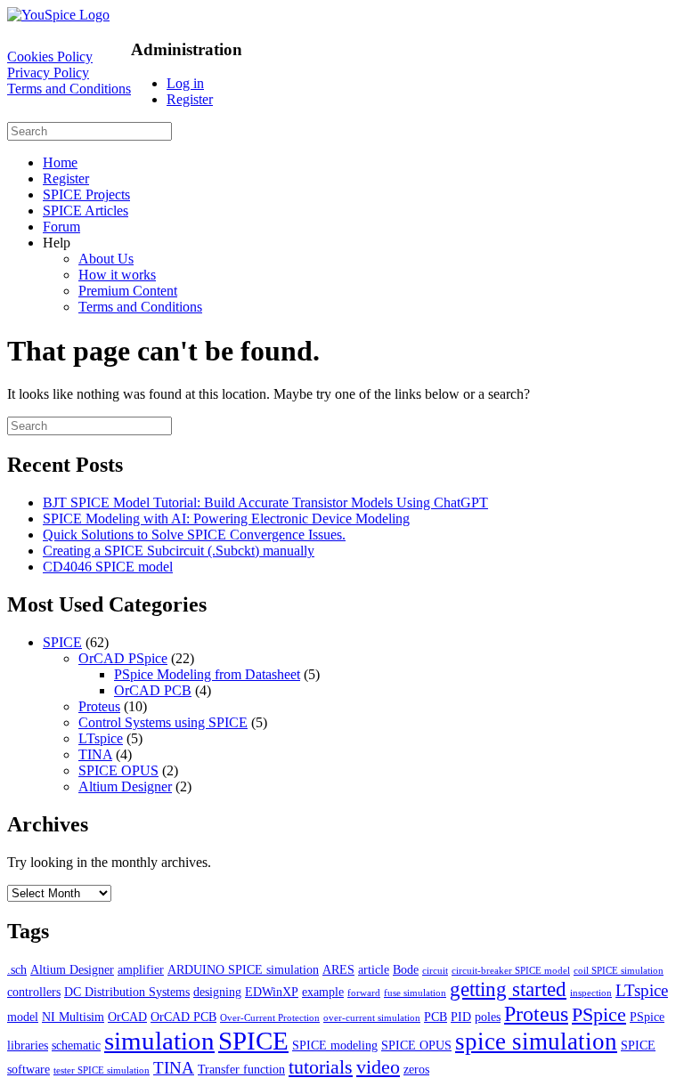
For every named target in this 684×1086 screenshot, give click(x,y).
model (22, 1016)
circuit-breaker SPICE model (511, 971)
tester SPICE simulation (101, 1070)
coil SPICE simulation (619, 971)
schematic (76, 1045)
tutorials (321, 1067)
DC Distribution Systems (127, 992)
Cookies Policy (50, 56)
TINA (95, 754)
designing (217, 992)
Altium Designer (125, 786)
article (373, 969)
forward (363, 993)
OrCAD (127, 1016)
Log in (185, 83)
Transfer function (241, 1069)
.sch (17, 969)
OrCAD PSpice (122, 658)
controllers (34, 992)
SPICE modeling (335, 1045)
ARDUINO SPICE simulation (243, 969)
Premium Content (127, 290)
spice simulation (536, 1041)
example (323, 992)
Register (190, 99)
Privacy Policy (48, 72)
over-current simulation (371, 1018)
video (378, 1067)
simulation (159, 1040)
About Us (106, 258)
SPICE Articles (85, 210)
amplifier (141, 969)
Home (60, 162)
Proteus (99, 706)
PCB (435, 1016)
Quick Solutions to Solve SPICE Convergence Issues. (194, 534)
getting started (508, 989)
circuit (435, 971)
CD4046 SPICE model (108, 566)
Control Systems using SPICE (163, 722)
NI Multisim (73, 1016)
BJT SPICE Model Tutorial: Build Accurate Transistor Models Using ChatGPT (265, 502)
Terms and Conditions (69, 88)
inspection (591, 993)
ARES (338, 969)
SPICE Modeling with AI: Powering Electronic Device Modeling (226, 518)
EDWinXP (271, 992)
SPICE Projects (86, 194)
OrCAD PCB (152, 690)
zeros (416, 1069)
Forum (61, 226)
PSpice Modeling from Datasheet (207, 674)
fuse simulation (415, 993)
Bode (406, 969)
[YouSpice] (58, 14)
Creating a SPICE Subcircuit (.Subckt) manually (178, 550)
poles (488, 1016)
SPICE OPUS (118, 770)
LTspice (100, 738)
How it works (117, 274)
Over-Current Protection (270, 1018)
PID (461, 1016)
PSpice (599, 1014)
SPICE (62, 642)
